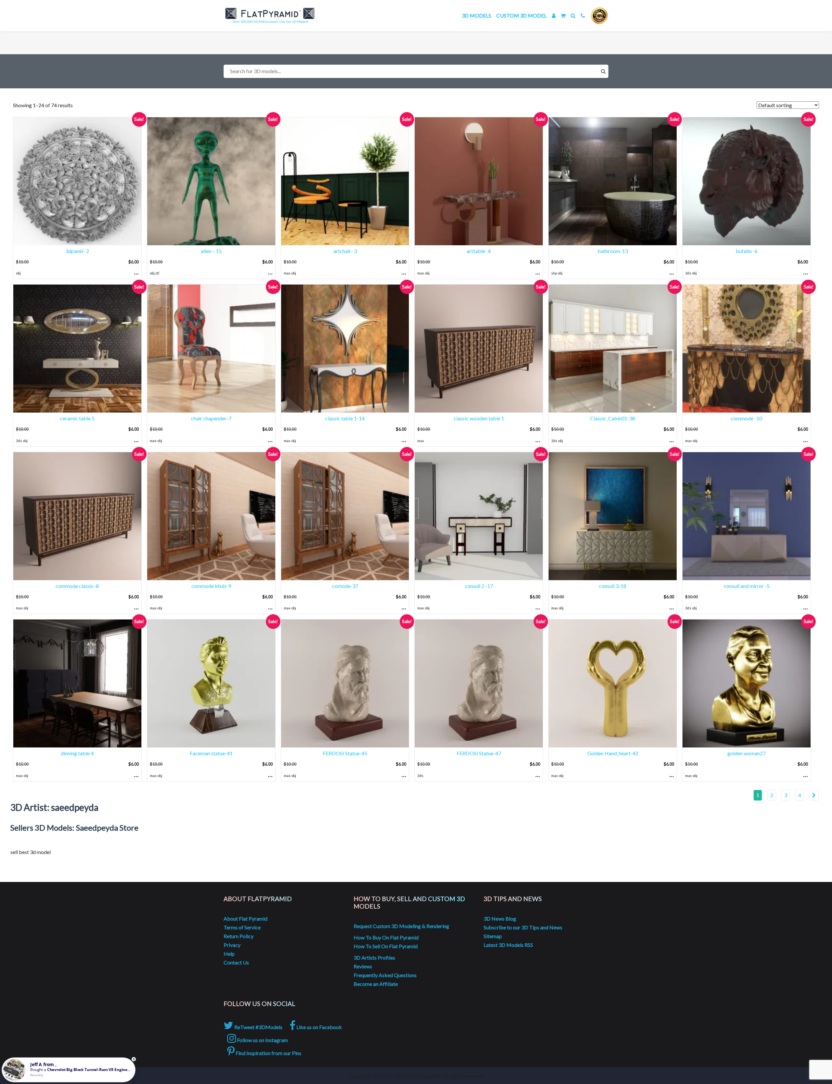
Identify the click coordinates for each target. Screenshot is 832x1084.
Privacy (232, 945)
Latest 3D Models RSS (508, 945)
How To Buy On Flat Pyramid (386, 937)
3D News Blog (500, 918)
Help (229, 953)
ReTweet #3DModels (257, 1027)
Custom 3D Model (521, 15)
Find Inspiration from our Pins (268, 1053)
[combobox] (416, 71)
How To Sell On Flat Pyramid (386, 946)
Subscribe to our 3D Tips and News (523, 927)
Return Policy (239, 936)
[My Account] (553, 15)
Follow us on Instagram (262, 1040)
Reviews (363, 966)
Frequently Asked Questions (385, 975)
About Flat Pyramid (245, 918)
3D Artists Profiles (374, 957)
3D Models (476, 15)
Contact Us (236, 962)
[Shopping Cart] (563, 15)
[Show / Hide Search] (573, 15)
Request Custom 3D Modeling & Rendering (401, 926)
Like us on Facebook (318, 1027)
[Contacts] (583, 15)
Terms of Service (242, 927)
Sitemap (493, 936)
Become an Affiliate (376, 984)
